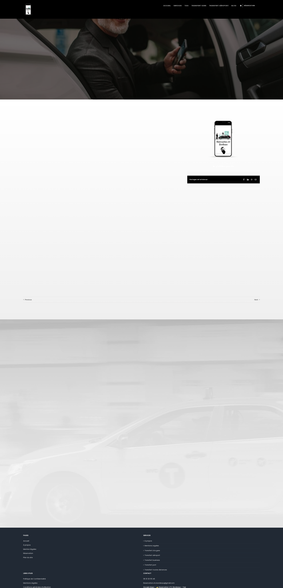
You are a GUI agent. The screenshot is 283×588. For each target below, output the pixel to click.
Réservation (28, 553)
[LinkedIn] (248, 179)
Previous (28, 299)
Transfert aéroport (152, 555)
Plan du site (28, 557)
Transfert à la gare (152, 550)
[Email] (256, 179)
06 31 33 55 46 (149, 579)
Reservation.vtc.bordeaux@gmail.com (159, 583)
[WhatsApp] (252, 179)
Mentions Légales (30, 583)
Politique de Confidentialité (34, 579)
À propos (27, 545)
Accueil (26, 541)
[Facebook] (244, 179)
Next (256, 299)
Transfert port (150, 565)
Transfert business (152, 560)
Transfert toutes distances (156, 570)
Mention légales (29, 549)
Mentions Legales (152, 545)
